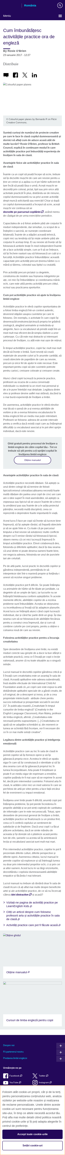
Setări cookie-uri (33, 1145)
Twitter (42, 1076)
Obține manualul (32, 460)
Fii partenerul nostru (13, 1051)
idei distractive (20, 894)
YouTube (14, 1082)
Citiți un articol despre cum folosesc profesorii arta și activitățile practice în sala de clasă (33, 915)
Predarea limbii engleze (15, 1058)
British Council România (11, 5)
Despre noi (8, 1045)
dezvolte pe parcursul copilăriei (22, 212)
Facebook (14, 1076)
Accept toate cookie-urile (32, 1134)
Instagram (44, 1082)
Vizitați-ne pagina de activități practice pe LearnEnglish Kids (32, 904)
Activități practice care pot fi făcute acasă (32, 925)
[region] (32, 1120)
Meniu (7, 15)
